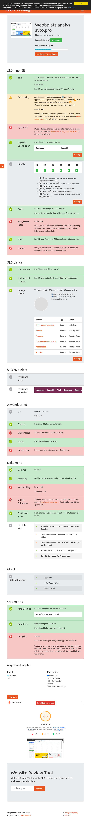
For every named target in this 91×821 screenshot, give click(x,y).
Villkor (67, 815)
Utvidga (77, 155)
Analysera (13, 697)
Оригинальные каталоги (46, 341)
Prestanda (53, 676)
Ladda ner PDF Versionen (47, 54)
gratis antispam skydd (50, 502)
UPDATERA (56, 40)
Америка (39, 336)
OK (81, 3)
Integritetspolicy (71, 813)
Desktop (12, 676)
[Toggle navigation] (82, 10)
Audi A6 (39, 352)
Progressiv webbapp (57, 686)
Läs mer (71, 7)
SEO (51, 684)
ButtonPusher (26, 815)
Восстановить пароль (45, 325)
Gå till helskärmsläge (45, 703)
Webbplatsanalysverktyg (18, 10)
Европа (39, 331)
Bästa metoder (55, 681)
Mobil (11, 678)
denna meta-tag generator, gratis (64, 131)
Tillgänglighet (54, 678)
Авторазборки (42, 347)
